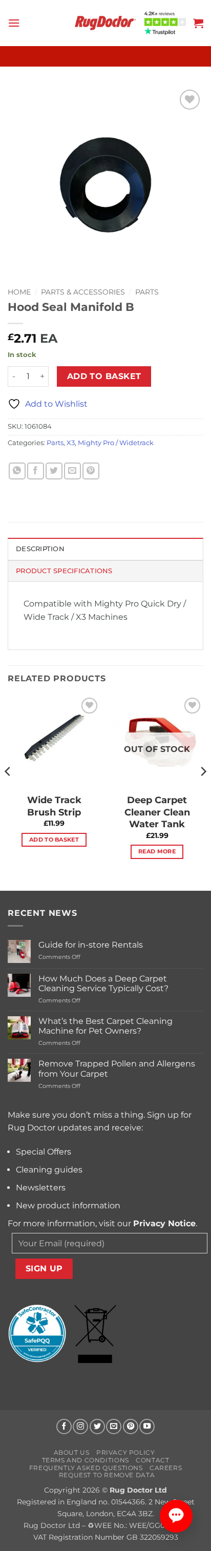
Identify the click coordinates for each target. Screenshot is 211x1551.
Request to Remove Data (107, 1475)
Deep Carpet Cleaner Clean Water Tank (157, 812)
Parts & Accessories (83, 292)
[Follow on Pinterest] (130, 1426)
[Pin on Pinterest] (90, 471)
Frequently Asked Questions (86, 1468)
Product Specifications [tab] (64, 571)
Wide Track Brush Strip (54, 806)
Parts (147, 292)
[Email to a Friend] (72, 471)
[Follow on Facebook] (64, 1426)
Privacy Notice (164, 1223)
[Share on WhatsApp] (17, 471)
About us (72, 1452)
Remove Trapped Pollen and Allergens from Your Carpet (116, 1068)
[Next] (203, 792)
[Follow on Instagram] (80, 1426)
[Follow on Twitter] (97, 1426)
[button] (14, 22)
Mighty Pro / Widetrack (116, 443)
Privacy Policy (125, 1452)
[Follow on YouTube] (147, 1426)
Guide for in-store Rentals (90, 945)
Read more (157, 851)
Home (19, 292)
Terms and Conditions (85, 1460)
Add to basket (104, 376)
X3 (71, 443)
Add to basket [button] (54, 839)
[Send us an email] (113, 1426)
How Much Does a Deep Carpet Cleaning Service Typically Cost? (103, 983)
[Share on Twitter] (54, 471)
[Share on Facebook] (35, 471)
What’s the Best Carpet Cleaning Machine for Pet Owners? (105, 1026)
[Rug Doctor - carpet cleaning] (105, 23)
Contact (152, 1460)
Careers (166, 1468)
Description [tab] (40, 549)
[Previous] (8, 792)
